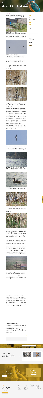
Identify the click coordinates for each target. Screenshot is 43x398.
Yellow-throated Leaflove (31, 37)
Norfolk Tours (25, 385)
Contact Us (37, 385)
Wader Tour (30, 29)
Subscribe (30, 45)
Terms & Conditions (32, 385)
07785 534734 (37, 387)
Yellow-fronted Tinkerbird (31, 39)
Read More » (30, 15)
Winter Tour (30, 28)
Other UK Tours (25, 386)
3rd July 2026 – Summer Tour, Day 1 (32, 19)
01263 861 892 (37, 386)
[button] (4, 8)
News (18, 387)
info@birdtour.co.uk (38, 388)
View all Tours (25, 389)
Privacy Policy (31, 386)
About (18, 386)
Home (18, 385)
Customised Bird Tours (26, 388)
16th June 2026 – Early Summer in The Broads (33, 21)
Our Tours (25, 384)
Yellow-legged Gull (30, 38)
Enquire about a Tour (42, 199)
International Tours (26, 387)
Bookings (19, 388)
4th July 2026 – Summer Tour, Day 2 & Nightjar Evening (33, 17)
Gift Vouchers (19, 389)
